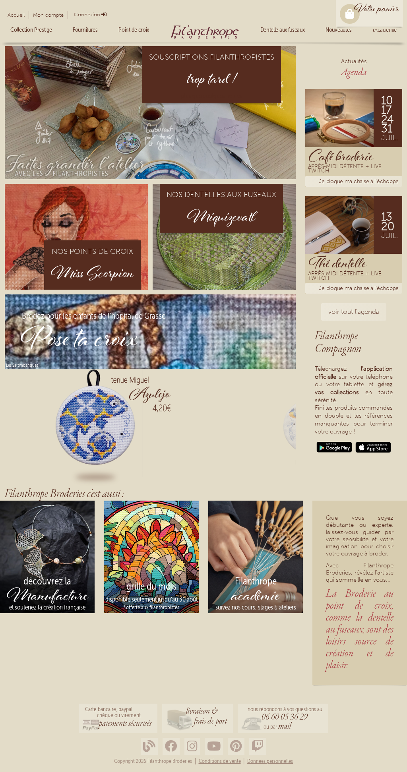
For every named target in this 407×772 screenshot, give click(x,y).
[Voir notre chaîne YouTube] (214, 746)
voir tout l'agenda (353, 311)
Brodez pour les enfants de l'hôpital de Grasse (94, 316)
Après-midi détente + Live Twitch (345, 169)
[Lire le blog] (149, 746)
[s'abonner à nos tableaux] (236, 746)
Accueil (16, 15)
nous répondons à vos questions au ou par (285, 719)
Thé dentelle (337, 262)
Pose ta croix (80, 341)
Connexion (87, 14)
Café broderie (341, 155)
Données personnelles (270, 761)
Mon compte (48, 15)
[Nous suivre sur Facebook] (171, 746)
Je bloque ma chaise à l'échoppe (359, 181)
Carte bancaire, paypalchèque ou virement (118, 717)
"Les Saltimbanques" (22, 365)
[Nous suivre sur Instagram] (192, 746)
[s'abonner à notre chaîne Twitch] (257, 746)
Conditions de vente (220, 761)
